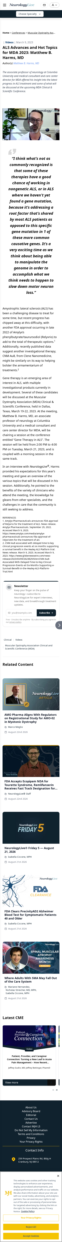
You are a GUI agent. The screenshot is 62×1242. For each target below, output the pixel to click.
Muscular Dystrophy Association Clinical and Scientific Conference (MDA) (28, 647)
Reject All (31, 1227)
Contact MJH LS (31, 1126)
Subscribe (44, 612)
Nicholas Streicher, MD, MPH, (21, 989)
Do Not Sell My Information (31, 1130)
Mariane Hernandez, (19, 986)
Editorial (31, 1115)
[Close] (58, 1175)
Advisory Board (31, 1111)
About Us (31, 1107)
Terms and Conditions (31, 1134)
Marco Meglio (15, 726)
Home (6, 32)
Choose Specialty (28, 13)
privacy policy (15, 622)
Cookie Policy (27, 1211)
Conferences (18, 32)
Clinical (8, 639)
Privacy (31, 1138)
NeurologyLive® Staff (19, 793)
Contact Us (31, 1119)
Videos (18, 639)
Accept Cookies (31, 1236)
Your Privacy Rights (31, 1141)
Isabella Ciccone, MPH (20, 856)
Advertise (31, 1122)
